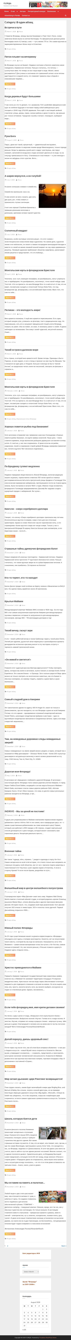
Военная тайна (13, 851)
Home (6, 11)
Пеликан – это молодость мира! (22, 310)
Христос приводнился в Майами (23, 967)
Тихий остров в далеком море (21, 349)
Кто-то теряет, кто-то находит (21, 577)
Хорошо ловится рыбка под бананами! (26, 426)
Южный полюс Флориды (19, 928)
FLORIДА (7, 3)
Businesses (51, 11)
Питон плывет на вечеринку (20, 56)
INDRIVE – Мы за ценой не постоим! (24, 811)
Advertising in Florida (12, 15)
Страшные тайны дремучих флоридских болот (31, 548)
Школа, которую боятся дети (21, 1118)
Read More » (10, 84)
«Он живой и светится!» (18, 659)
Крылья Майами (14, 601)
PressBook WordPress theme (47, 1337)
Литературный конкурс (36, 11)
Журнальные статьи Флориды (26, 419)
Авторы (23, 11)
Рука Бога (10, 136)
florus (21, 31)
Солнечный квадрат (16, 230)
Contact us (26, 15)
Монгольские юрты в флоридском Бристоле (30, 270)
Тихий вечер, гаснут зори (18, 630)
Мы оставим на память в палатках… (25, 1182)
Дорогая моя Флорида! (18, 771)
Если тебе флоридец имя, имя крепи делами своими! (35, 1007)
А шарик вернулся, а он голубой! (23, 176)
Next (63, 1246)
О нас (13, 11)
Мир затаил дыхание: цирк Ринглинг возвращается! (34, 1079)
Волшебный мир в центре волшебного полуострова (34, 888)
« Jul (24, 1329)
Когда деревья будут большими (22, 96)
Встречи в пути (13, 27)
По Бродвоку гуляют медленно (22, 466)
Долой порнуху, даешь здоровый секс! (26, 1039)
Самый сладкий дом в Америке (22, 699)
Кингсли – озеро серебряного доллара (26, 508)
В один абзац (11, 49)
